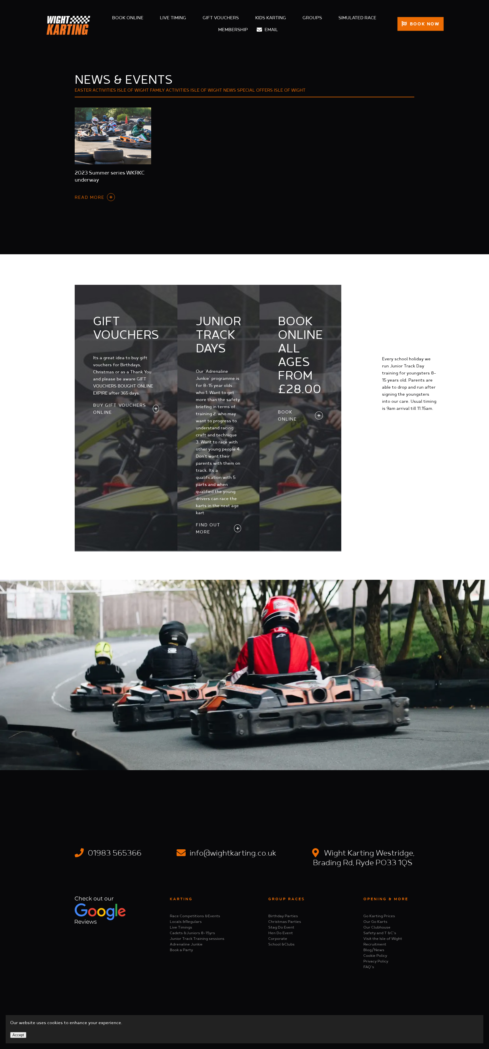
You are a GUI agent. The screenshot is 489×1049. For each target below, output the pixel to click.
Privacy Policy (375, 961)
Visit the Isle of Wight (382, 938)
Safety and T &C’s (379, 933)
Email (270, 30)
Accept (18, 1035)
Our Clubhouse (377, 927)
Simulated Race (357, 18)
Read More (89, 197)
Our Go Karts (375, 921)
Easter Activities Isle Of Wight (112, 90)
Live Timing (173, 18)
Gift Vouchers (221, 18)
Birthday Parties (283, 916)
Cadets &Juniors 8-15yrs (192, 933)
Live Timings (181, 927)
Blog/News (373, 950)
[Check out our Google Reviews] (100, 923)
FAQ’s (368, 967)
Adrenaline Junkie (186, 944)
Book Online (127, 18)
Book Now (423, 24)
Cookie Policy (375, 955)
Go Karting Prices (379, 916)
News (229, 90)
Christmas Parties (284, 921)
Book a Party (181, 950)
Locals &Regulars (186, 921)
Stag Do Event (281, 927)
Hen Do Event (280, 933)
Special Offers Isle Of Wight (271, 90)
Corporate (277, 938)
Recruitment (374, 944)
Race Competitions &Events (195, 916)
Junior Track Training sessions (197, 938)
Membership (233, 30)
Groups (312, 18)
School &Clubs (281, 944)
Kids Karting (270, 18)
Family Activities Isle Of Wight (186, 90)
